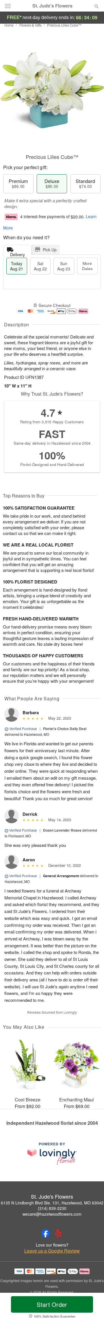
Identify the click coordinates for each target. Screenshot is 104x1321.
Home (9, 25)
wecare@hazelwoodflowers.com (52, 1214)
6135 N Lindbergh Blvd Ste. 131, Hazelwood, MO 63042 (52, 1203)
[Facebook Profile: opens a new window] (46, 1233)
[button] (91, 1308)
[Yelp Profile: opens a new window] (58, 1233)
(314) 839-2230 (52, 1208)
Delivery (17, 253)
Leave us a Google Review (52, 1251)
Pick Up (50, 249)
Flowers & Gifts (30, 25)
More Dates (87, 266)
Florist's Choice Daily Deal (64, 728)
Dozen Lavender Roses (62, 830)
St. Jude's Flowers (52, 5)
